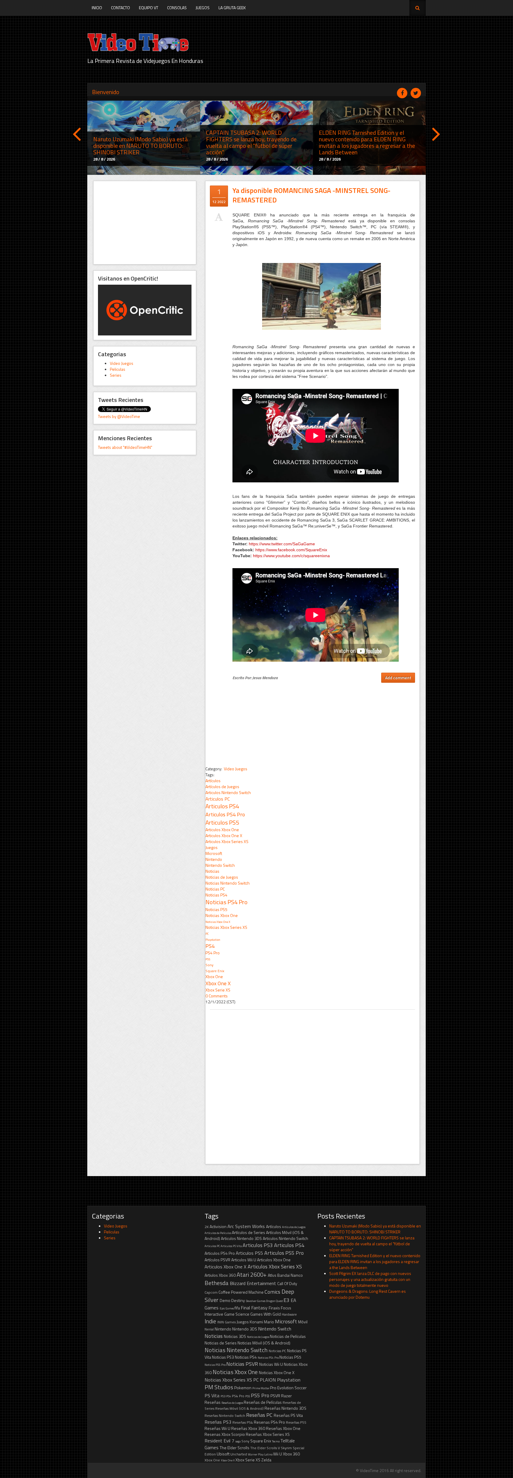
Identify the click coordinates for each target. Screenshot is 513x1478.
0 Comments (216, 996)
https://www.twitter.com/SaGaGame (282, 543)
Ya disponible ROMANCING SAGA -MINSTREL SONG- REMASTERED (311, 195)
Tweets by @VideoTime (119, 416)
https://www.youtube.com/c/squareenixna (291, 555)
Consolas (177, 7)
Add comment (398, 677)
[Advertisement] (144, 223)
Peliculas (117, 369)
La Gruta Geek (232, 7)
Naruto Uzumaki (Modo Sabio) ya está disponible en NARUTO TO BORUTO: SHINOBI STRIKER (375, 1229)
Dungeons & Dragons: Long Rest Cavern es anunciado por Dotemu (367, 1294)
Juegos (203, 7)
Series (115, 375)
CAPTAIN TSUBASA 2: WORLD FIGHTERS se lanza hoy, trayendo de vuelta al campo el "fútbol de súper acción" (371, 1244)
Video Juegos (121, 363)
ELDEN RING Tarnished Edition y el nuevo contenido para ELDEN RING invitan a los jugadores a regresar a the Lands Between (374, 1261)
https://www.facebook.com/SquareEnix (291, 549)
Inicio (97, 7)
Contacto (120, 7)
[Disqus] (312, 1084)
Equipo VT (148, 7)
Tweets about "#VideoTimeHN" (125, 447)
